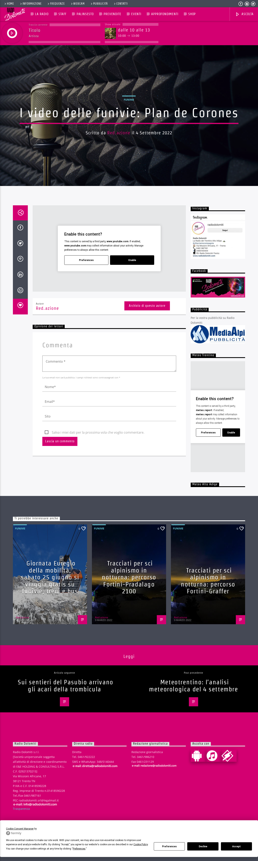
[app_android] (198, 756)
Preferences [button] (79, 848)
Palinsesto (85, 14)
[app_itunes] (213, 756)
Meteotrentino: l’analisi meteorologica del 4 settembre (193, 685)
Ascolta (246, 14)
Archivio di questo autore (147, 305)
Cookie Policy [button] (140, 844)
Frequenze (57, 3)
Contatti (122, 3)
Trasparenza (21, 809)
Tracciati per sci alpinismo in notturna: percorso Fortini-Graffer (208, 581)
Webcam (78, 3)
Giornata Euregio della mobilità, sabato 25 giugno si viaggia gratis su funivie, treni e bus (50, 577)
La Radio (41, 14)
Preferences (169, 846)
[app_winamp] (229, 756)
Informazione (32, 3)
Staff (62, 14)
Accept (236, 846)
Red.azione (118, 132)
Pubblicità (100, 3)
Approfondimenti (164, 14)
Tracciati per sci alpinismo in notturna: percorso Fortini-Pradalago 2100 (129, 577)
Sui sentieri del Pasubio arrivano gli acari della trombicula (65, 685)
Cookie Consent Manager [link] (20, 828)
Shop (192, 14)
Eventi (136, 14)
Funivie (129, 99)
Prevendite (112, 14)
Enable (132, 260)
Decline (203, 846)
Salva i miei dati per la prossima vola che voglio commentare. (98, 432)
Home (10, 3)
